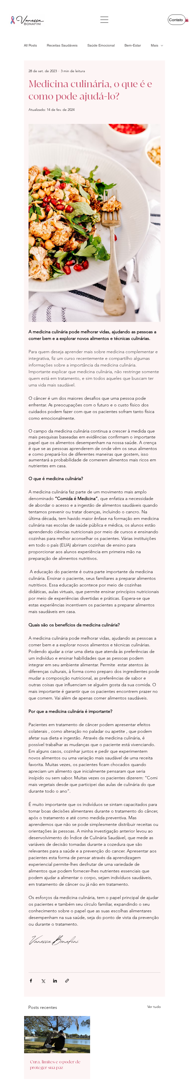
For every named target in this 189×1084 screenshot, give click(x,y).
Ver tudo (154, 1006)
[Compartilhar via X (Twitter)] (43, 980)
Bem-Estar (133, 45)
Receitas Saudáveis (62, 45)
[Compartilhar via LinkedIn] (55, 980)
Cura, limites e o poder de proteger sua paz (55, 1064)
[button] (187, 20)
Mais (154, 45)
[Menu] (104, 20)
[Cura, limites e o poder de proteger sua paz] (57, 1034)
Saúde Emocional (101, 45)
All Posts (30, 45)
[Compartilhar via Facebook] (31, 980)
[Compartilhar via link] (67, 980)
